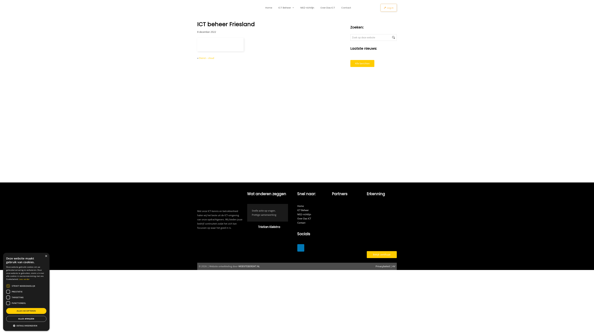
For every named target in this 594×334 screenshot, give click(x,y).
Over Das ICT (327, 7)
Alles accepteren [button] (26, 311)
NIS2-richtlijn (307, 7)
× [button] (46, 256)
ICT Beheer (284, 7)
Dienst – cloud (206, 58)
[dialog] (26, 292)
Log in (390, 7)
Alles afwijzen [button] (26, 318)
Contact (346, 7)
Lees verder (24, 279)
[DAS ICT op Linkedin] (300, 248)
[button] (26, 326)
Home (268, 7)
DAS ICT (205, 6)
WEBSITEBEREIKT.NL (249, 266)
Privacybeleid (383, 266)
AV (393, 266)
